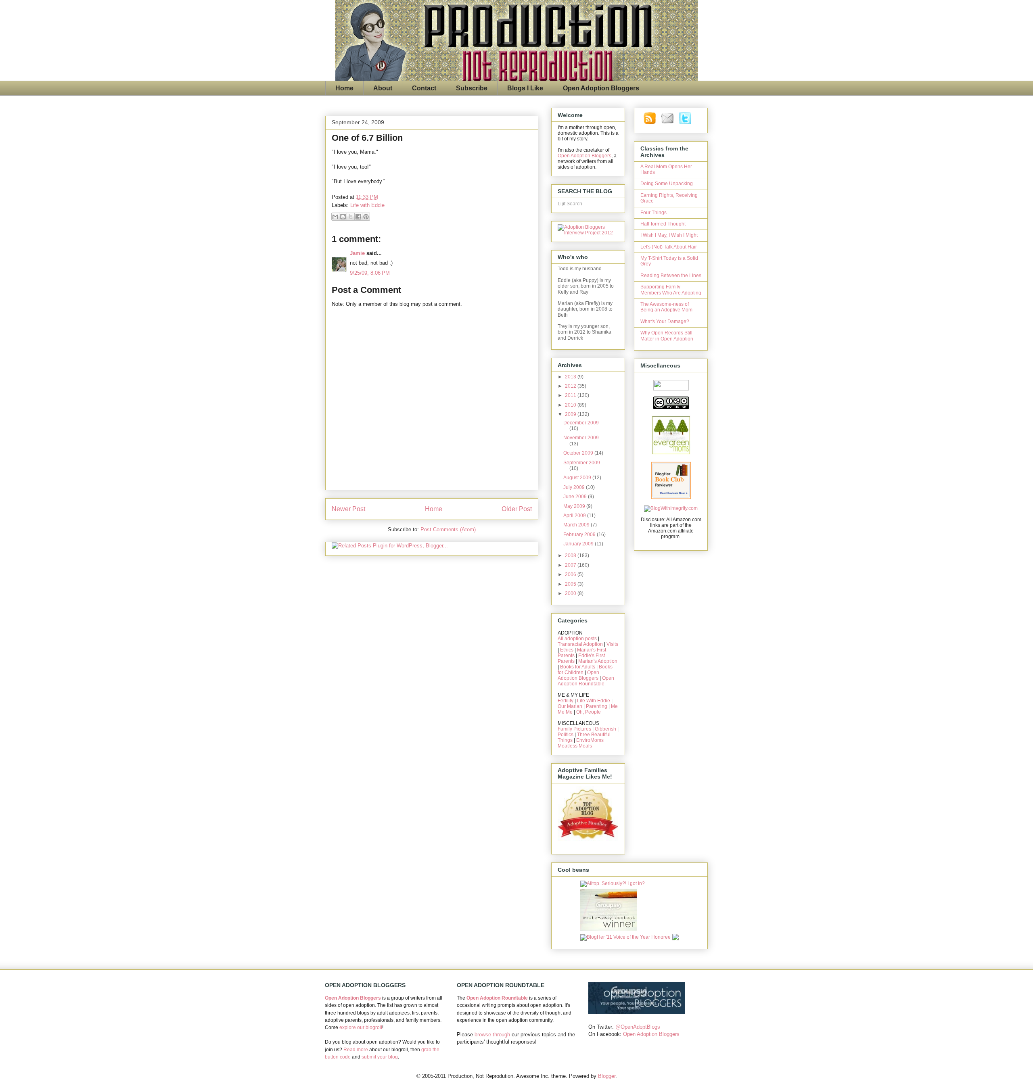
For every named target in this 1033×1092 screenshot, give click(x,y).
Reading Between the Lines (670, 275)
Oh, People (588, 712)
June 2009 (575, 496)
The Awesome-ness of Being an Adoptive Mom (666, 307)
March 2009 (577, 525)
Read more (355, 1049)
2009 (571, 414)
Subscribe (471, 88)
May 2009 (574, 506)
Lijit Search (570, 204)
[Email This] (335, 217)
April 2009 (575, 515)
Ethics (566, 650)
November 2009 (581, 438)
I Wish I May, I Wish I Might (669, 235)
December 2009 (581, 423)
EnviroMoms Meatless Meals (581, 743)
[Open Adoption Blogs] (636, 1012)
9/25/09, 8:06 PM (370, 273)
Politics (565, 734)
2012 (571, 386)
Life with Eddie (367, 205)
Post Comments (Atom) (448, 529)
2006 (571, 574)
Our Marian (570, 706)
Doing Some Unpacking (666, 183)
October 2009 (578, 453)
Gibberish (605, 729)
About (382, 88)
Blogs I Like (525, 88)
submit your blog (380, 1057)
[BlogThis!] (343, 217)
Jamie (357, 253)
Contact (424, 88)
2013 (571, 377)
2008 (571, 555)
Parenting (596, 706)
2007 (571, 565)
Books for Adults (577, 667)
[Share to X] (351, 217)
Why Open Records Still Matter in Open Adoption (666, 335)
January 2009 (579, 544)
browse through (492, 1034)
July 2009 (574, 487)
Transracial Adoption (580, 644)
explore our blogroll (360, 1027)
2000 (571, 593)
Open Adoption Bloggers (601, 88)
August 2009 (577, 477)
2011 (571, 395)
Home (344, 88)
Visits (612, 644)
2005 (571, 584)
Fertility (565, 701)
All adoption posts (577, 638)
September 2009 (581, 463)
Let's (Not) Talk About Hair (668, 247)
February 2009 (580, 534)
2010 (571, 405)
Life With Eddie (593, 701)
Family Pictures (574, 729)
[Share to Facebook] (358, 217)
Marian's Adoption (597, 661)
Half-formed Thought (663, 224)
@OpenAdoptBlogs (637, 1027)
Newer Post (348, 508)
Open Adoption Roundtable (586, 681)
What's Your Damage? (664, 321)
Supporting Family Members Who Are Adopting (670, 289)
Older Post (517, 508)
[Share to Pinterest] (366, 217)
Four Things (653, 212)
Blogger (606, 1076)
